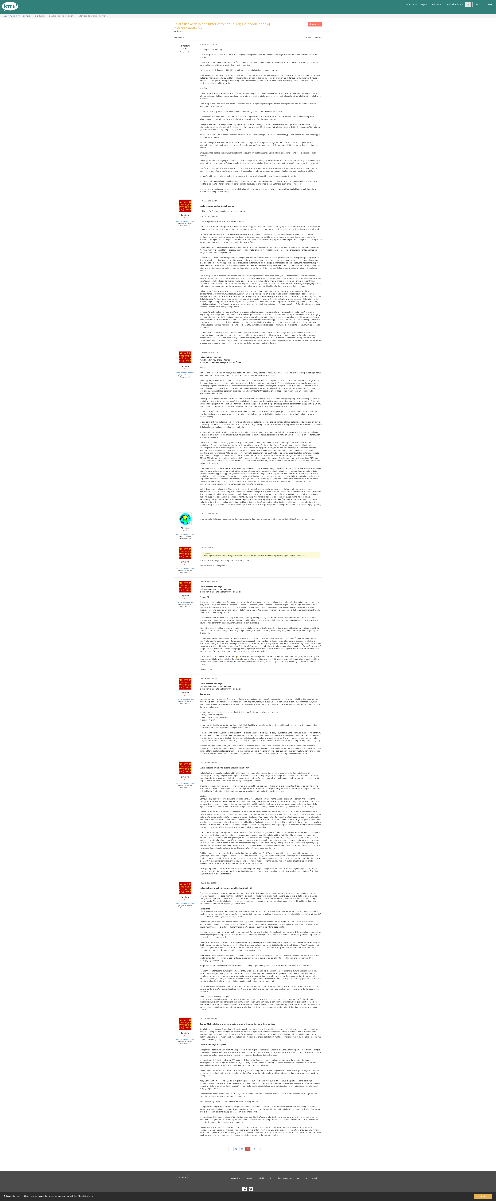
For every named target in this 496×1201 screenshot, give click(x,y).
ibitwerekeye (235, 1178)
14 (260, 1149)
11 (242, 1149)
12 (248, 1149)
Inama (4, 16)
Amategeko (302, 1178)
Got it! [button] (483, 1196)
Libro (271, 1178)
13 (254, 1149)
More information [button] (85, 1196)
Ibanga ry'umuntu (285, 1178)
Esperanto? (411, 4)
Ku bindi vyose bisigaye (20, 16)
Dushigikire (261, 1178)
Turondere (315, 1178)
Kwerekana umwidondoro (185, 221)
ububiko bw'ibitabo (454, 4)
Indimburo (436, 4)
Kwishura (315, 24)
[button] (468, 4)
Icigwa (424, 4)
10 (236, 1149)
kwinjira (478, 4)
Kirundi (181, 1177)
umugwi (248, 1178)
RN (489, 4)
